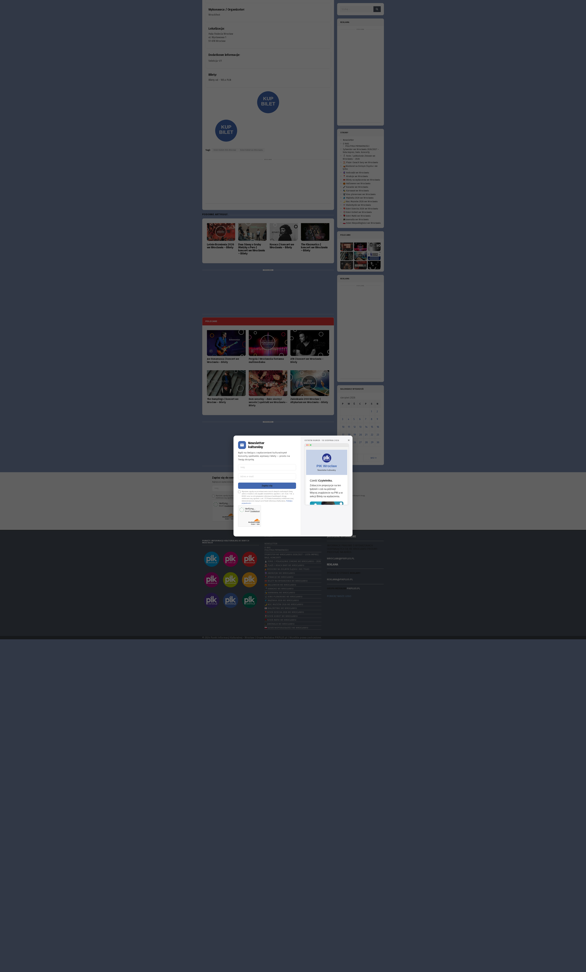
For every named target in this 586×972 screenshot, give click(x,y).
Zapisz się (267, 485)
